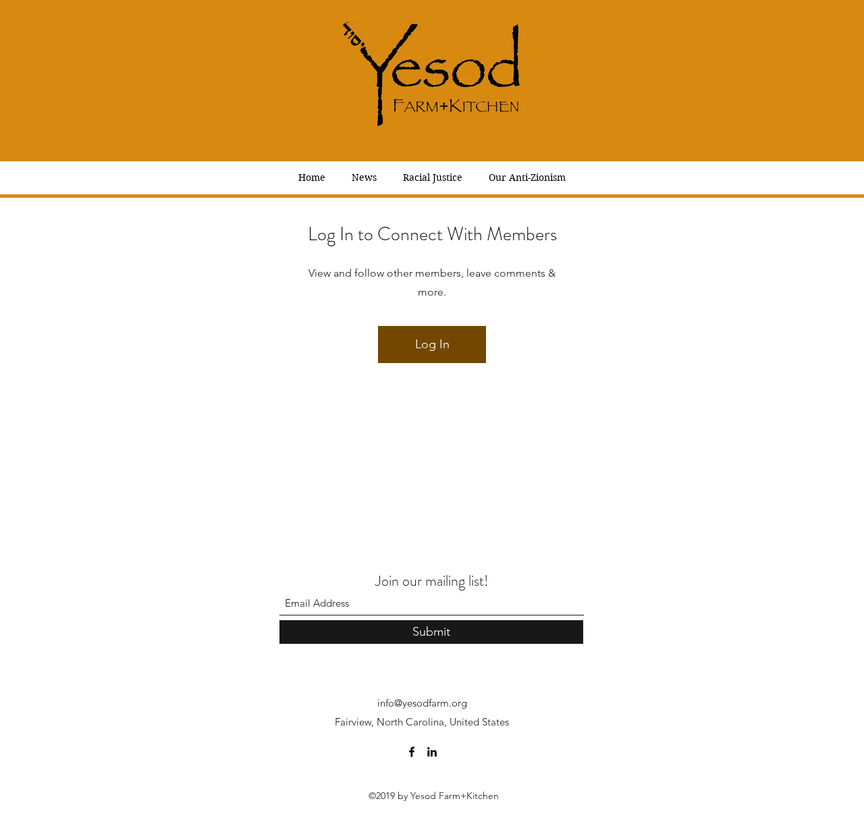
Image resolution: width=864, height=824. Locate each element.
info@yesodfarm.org (422, 702)
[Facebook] (411, 752)
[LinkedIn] (432, 752)
